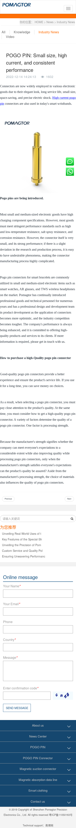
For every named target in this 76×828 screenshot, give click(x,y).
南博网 (49, 825)
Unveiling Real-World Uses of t (21, 534)
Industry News (66, 22)
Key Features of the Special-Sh (22, 539)
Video (10, 36)
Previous (8, 498)
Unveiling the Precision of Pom (21, 545)
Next (69, 498)
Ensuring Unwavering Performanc (23, 556)
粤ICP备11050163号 (61, 815)
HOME (39, 22)
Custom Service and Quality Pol (22, 551)
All (3, 32)
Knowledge (22, 32)
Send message (17, 708)
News (50, 22)
